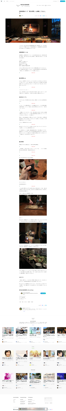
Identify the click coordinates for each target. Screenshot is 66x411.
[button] (15, 397)
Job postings (49, 5)
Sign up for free (63, 1)
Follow (22, 6)
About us (40, 5)
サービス (33, 346)
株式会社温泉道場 (25, 4)
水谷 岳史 (22, 15)
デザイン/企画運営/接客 (22, 297)
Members (43, 5)
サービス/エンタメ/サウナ (22, 296)
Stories (46, 5)
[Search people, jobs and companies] (58, 1)
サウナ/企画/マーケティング (22, 298)
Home (37, 5)
